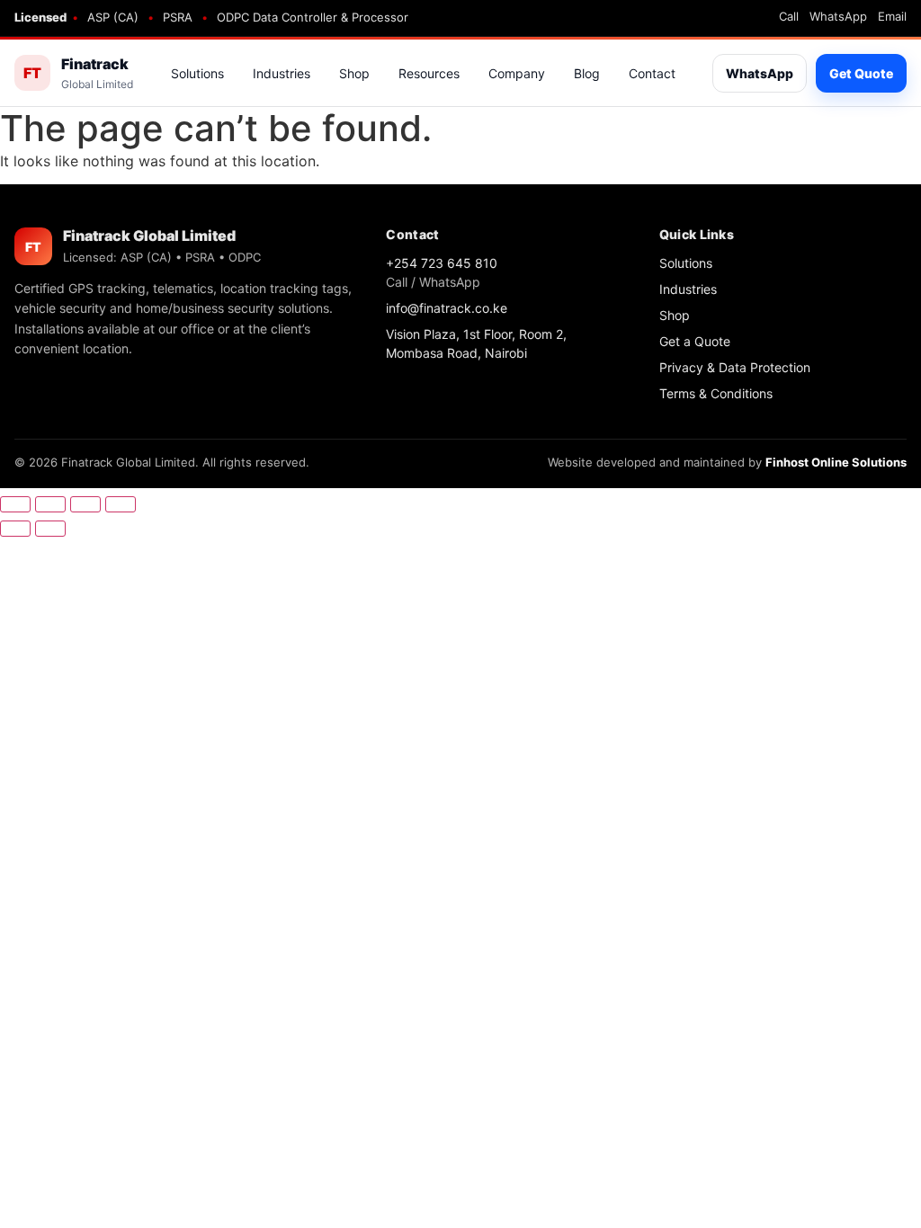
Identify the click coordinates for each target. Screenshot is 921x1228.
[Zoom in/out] (15, 504)
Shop (354, 73)
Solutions (197, 73)
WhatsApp (838, 16)
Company (516, 73)
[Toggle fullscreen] (50, 504)
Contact (652, 73)
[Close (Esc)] (120, 504)
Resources (429, 73)
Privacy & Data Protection (734, 367)
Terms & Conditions (716, 393)
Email (892, 16)
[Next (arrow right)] (50, 529)
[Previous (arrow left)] (15, 529)
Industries (281, 73)
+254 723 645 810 (441, 263)
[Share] (85, 504)
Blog (587, 73)
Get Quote (861, 73)
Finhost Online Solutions (836, 462)
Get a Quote (694, 341)
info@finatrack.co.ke (446, 308)
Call (789, 16)
